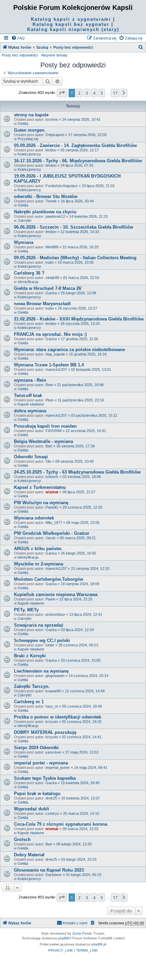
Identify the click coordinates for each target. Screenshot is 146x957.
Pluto (49, 400)
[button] (62, 93)
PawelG (51, 507)
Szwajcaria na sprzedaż (38, 625)
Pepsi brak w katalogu (37, 793)
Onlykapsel (54, 135)
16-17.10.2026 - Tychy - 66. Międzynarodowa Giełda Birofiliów (78, 160)
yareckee (53, 752)
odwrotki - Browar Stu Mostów (45, 196)
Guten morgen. (29, 130)
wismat (51, 492)
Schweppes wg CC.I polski (42, 640)
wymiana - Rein (30, 380)
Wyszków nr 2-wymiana (38, 563)
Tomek (51, 201)
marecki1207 (56, 369)
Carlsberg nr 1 (29, 701)
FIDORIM (53, 431)
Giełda (23, 123)
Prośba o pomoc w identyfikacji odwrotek (57, 717)
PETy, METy (26, 609)
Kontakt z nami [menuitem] (75, 923)
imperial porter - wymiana (41, 762)
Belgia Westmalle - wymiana (43, 441)
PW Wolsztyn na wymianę (41, 502)
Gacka (51, 293)
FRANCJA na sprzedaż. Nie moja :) (50, 334)
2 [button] (79, 93)
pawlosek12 (55, 216)
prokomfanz (55, 614)
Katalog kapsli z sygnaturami (71, 19)
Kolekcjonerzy (29, 154)
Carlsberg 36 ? (29, 273)
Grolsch (22, 839)
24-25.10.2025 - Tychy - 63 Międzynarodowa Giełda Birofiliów (77, 472)
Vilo (48, 461)
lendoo (50, 150)
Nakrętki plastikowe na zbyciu (45, 211)
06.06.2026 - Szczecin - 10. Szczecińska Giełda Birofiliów (73, 227)
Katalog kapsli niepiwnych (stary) (73, 29)
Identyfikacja (28, 282)
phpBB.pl (99, 944)
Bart (48, 446)
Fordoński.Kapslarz (61, 186)
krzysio (51, 722)
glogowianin (55, 676)
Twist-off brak (28, 395)
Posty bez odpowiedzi (20, 55)
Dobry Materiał (29, 854)
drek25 (51, 798)
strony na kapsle (31, 114)
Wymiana (23, 242)
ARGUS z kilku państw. (38, 548)
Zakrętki (24, 220)
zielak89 (52, 278)
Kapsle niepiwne (31, 404)
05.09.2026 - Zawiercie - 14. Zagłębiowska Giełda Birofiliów (75, 145)
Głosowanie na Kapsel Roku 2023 (49, 870)
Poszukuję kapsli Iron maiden (45, 426)
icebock (51, 477)
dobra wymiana (30, 410)
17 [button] (115, 93)
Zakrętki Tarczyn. (32, 686)
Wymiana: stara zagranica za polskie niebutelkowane (69, 349)
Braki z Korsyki (30, 655)
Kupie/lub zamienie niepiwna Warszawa (55, 594)
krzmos (51, 119)
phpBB (63, 938)
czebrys (52, 813)
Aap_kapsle (55, 354)
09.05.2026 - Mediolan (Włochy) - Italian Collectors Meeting (75, 257)
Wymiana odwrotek (34, 518)
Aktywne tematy (54, 55)
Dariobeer (53, 875)
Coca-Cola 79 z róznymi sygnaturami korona (60, 824)
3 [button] (87, 93)
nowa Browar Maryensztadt (42, 303)
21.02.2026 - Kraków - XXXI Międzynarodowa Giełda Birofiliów (79, 318)
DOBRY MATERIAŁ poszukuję (45, 732)
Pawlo (50, 599)
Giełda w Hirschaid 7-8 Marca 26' (48, 288)
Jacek (50, 538)
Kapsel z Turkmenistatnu (40, 487)
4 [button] (94, 93)
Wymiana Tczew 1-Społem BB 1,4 (49, 364)
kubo (49, 262)
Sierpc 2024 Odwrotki (36, 747)
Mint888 (51, 247)
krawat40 (53, 691)
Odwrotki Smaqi (31, 456)
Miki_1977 (53, 523)
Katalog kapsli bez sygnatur (71, 24)
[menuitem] (18, 38)
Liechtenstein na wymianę (41, 671)
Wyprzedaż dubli (31, 808)
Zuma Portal (81, 933)
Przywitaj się (28, 139)
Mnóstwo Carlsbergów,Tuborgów (48, 579)
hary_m (51, 706)
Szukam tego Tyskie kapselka (45, 778)
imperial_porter (57, 767)
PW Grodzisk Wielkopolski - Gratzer (51, 533)
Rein (49, 385)
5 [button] (102, 93)
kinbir (49, 645)
